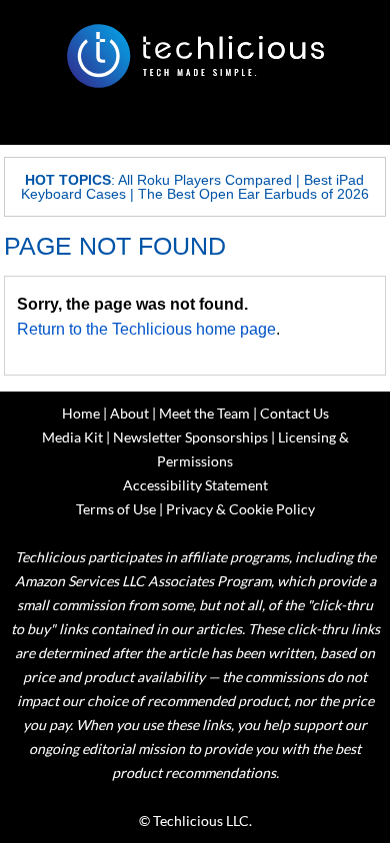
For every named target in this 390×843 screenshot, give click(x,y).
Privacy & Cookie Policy (240, 508)
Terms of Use (116, 508)
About (129, 413)
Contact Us (294, 413)
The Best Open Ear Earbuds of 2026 (253, 194)
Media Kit (72, 436)
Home (81, 413)
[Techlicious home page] (195, 56)
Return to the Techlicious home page (146, 329)
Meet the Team (204, 413)
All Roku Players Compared (205, 180)
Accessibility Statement (195, 484)
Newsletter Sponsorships (190, 436)
